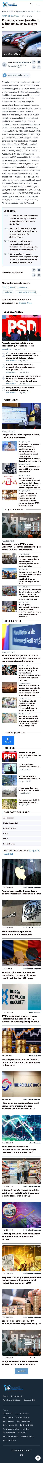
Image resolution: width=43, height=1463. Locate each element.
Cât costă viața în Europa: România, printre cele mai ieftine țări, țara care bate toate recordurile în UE (20, 1193)
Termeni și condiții (17, 1396)
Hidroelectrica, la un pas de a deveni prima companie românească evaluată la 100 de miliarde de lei (20, 1106)
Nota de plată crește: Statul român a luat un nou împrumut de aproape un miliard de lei (21, 1062)
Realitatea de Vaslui (27, 1436)
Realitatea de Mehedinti (11, 1429)
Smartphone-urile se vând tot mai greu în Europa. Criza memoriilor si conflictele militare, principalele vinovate (30, 674)
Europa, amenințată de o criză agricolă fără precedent (20, 389)
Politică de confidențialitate (12, 1400)
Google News (25, 302)
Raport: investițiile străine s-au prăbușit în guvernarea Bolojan (18, 344)
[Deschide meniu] (38, 4)
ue (4, 287)
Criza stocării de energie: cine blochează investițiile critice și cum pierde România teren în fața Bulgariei (22, 357)
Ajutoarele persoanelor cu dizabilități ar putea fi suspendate (30, 469)
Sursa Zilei (21, 1433)
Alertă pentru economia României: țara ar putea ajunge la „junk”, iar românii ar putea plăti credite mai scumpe (24, 258)
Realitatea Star (8, 1418)
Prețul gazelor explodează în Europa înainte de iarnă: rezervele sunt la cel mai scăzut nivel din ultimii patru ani (30, 611)
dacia (12, 287)
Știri (12, 12)
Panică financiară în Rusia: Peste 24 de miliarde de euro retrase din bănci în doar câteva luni (28, 706)
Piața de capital (20, 12)
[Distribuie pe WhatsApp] (34, 67)
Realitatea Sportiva (22, 1414)
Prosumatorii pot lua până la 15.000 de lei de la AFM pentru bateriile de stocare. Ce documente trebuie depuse (23, 380)
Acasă (6, 12)
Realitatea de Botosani (10, 1436)
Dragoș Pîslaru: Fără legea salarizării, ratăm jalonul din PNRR (21, 436)
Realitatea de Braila (9, 1440)
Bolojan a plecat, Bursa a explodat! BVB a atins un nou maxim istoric (20, 1363)
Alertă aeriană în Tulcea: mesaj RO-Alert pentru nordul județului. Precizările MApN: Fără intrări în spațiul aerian (29, 483)
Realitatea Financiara (32, 887)
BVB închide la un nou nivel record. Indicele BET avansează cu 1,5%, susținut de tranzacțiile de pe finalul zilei (20, 1020)
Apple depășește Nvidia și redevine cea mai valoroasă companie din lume (21, 892)
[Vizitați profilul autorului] (4, 64)
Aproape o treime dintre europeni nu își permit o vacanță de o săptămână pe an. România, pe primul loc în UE (24, 245)
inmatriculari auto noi (26, 292)
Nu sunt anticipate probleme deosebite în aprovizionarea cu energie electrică (20, 367)
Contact (5, 1396)
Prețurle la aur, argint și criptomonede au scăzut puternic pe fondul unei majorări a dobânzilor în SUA (21, 1280)
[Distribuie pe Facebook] (39, 62)
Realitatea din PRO (9, 1433)
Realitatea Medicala (23, 1421)
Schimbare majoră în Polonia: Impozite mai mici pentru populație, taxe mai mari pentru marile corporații (29, 721)
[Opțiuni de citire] (38, 1458)
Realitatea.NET (8, 1414)
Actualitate (6, 349)
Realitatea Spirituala (22, 1418)
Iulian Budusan (23, 62)
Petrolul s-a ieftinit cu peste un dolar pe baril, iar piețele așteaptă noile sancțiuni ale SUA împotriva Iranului (29, 690)
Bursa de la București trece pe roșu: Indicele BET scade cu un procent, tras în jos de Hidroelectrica (23, 232)
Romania (23, 287)
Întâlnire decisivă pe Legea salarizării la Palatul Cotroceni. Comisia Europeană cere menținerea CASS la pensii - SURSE (29, 499)
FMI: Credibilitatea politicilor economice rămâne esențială (17, 933)
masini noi (7, 292)
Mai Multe (21, 1371)
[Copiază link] (34, 62)
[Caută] (31, 4)
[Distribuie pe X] (39, 67)
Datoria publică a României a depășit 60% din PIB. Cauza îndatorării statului (21, 1236)
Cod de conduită (29, 1400)
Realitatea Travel (8, 1421)
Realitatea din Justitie (10, 1425)
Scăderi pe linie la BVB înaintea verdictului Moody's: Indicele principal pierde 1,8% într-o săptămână (23, 219)
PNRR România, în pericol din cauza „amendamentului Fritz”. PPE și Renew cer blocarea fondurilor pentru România (21, 659)
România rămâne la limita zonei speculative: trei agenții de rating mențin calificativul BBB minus (19, 975)
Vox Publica (26, 1429)
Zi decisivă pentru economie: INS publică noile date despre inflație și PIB (21, 1322)
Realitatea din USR (26, 1425)
